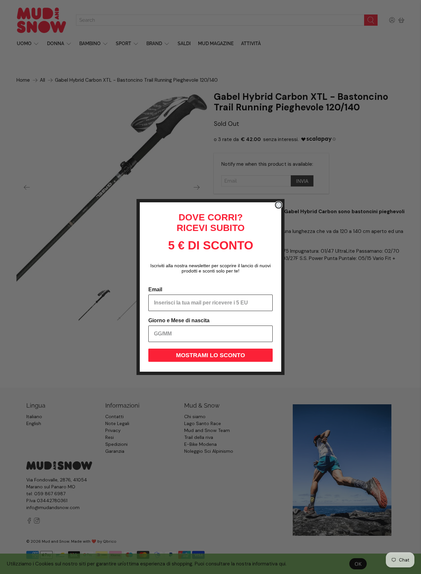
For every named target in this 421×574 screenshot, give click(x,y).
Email (155, 289)
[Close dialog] (278, 205)
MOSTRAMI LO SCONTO (210, 355)
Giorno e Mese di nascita (179, 320)
